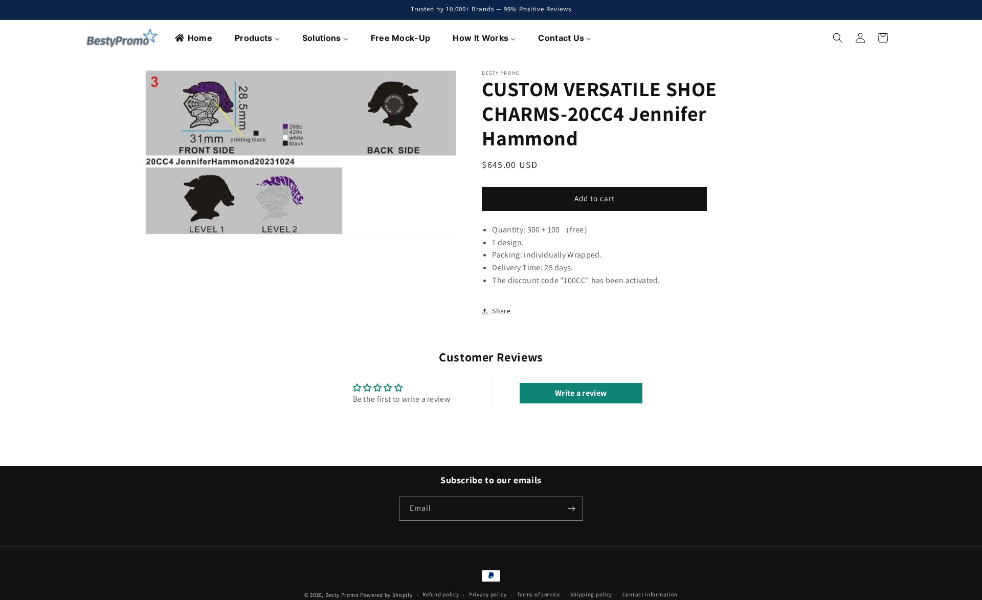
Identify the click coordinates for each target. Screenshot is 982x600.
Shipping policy (591, 594)
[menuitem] (194, 38)
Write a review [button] (581, 393)
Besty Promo (342, 594)
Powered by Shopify (386, 594)
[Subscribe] (571, 509)
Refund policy (440, 594)
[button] (838, 38)
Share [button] (501, 310)
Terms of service (538, 594)
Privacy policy (488, 594)
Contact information (650, 594)
